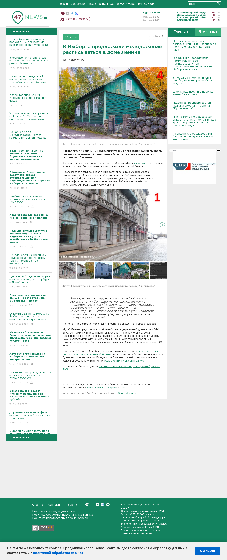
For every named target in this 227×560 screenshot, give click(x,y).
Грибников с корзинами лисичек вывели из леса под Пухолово (28, 201)
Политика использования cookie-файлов (60, 518)
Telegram (102, 504)
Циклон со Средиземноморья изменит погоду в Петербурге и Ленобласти (30, 281)
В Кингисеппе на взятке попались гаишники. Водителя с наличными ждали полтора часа (195, 45)
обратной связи (126, 393)
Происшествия (97, 4)
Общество (117, 4)
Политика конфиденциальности (54, 511)
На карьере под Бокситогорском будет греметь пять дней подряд (27, 137)
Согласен (207, 551)
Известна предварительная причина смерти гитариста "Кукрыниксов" (192, 106)
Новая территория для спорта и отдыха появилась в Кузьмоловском (30, 377)
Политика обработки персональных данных (62, 515)
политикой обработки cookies (58, 553)
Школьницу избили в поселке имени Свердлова (193, 93)
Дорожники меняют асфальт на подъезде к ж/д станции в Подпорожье (29, 417)
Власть (64, 4)
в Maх (123, 388)
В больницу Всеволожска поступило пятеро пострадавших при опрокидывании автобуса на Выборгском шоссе (192, 64)
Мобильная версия (63, 13)
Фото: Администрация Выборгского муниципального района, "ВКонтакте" (108, 144)
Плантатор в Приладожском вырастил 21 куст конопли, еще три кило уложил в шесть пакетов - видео (194, 121)
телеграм (72, 13)
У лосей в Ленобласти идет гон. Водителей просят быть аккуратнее (192, 81)
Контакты (54, 505)
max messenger (76, 13)
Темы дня (181, 31)
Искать (218, 3)
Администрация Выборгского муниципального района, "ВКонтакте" (113, 286)
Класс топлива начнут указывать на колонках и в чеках (27, 100)
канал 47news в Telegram (102, 388)
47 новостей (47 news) (138, 505)
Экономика (78, 4)
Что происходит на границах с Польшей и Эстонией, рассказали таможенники (29, 118)
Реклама (71, 505)
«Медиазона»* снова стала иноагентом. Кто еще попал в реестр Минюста (29, 63)
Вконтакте (97, 504)
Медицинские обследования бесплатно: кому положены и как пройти (193, 137)
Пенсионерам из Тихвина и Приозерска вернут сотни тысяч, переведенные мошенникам (27, 261)
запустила (140, 163)
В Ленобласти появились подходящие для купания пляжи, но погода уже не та (28, 44)
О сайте (37, 505)
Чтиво (130, 4)
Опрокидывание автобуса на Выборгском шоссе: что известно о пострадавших (29, 319)
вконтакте (67, 13)
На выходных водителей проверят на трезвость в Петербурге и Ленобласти (27, 81)
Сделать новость (77, 19)
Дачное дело (145, 4)
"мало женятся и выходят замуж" (124, 361)
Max (108, 504)
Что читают (208, 31)
